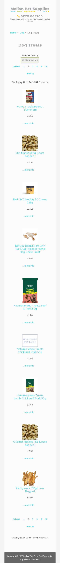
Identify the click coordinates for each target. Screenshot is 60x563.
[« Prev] (16, 66)
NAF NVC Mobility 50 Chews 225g (30, 201)
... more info (28, 123)
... (23, 66)
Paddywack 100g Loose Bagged (30, 490)
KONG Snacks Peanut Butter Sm (30, 108)
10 (46, 66)
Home (35, 4)
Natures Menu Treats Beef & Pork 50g (30, 307)
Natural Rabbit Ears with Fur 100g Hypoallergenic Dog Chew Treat (30, 248)
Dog (22, 32)
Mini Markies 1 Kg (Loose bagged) (30, 155)
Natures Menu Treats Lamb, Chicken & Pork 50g (30, 397)
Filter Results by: (30, 55)
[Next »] (30, 73)
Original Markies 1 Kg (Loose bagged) (30, 443)
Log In (46, 4)
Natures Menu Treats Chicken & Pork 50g (30, 351)
